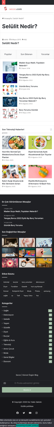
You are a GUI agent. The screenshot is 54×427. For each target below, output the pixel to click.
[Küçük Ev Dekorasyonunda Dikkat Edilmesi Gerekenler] (10, 242)
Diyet (5, 287)
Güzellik (7, 327)
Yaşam (6, 323)
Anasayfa (8, 18)
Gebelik (24, 287)
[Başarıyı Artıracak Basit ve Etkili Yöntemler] (27, 252)
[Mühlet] (12, 8)
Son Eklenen (26, 54)
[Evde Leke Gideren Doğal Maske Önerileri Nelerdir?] (27, 242)
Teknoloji (7, 344)
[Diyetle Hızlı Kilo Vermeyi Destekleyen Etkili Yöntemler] (10, 252)
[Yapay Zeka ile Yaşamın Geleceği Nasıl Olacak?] (44, 242)
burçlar (15, 282)
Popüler (8, 54)
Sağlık (6, 311)
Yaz (37, 296)
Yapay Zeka (28, 296)
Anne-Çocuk (9, 349)
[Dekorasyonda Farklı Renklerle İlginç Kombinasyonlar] (44, 262)
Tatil (18, 296)
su (12, 296)
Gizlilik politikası (27, 406)
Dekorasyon (9, 315)
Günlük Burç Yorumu (28, 86)
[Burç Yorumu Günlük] (10, 114)
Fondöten (14, 287)
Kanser (6, 291)
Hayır (24, 425)
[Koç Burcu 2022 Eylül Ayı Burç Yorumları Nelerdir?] (10, 102)
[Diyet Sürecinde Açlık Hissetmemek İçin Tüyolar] (40, 142)
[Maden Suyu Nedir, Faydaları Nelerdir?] (10, 66)
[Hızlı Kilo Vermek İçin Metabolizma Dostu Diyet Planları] (14, 142)
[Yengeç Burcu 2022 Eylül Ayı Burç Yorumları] (10, 78)
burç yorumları (27, 282)
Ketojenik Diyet (17, 291)
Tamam (19, 425)
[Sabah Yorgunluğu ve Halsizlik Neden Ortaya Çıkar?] (27, 262)
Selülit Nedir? (10, 43)
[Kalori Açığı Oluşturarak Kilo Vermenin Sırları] (14, 171)
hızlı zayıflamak (36, 287)
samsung (47, 291)
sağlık (5, 296)
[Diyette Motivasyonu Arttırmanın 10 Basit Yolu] (40, 171)
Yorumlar (45, 54)
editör (6, 40)
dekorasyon (40, 282)
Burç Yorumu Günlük (28, 110)
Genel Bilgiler (9, 357)
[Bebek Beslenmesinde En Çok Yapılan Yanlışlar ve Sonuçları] (44, 252)
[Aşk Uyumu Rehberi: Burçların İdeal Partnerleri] (10, 262)
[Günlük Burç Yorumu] (10, 90)
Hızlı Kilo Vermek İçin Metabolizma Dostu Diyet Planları (13, 154)
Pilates (37, 291)
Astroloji (6, 282)
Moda (29, 291)
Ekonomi (7, 361)
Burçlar (7, 336)
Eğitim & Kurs (9, 340)
